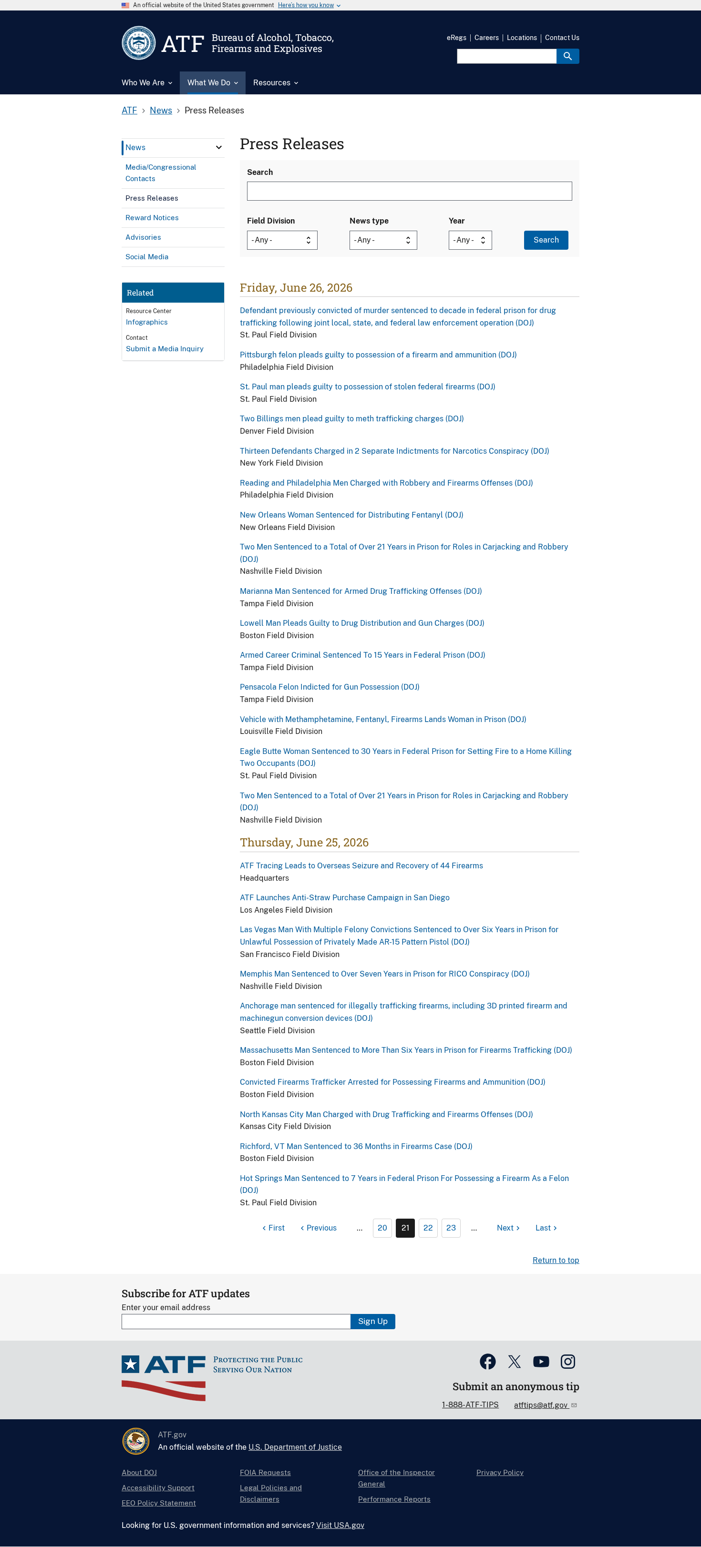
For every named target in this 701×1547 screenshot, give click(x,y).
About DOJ (139, 1472)
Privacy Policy (500, 1472)
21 (406, 1227)
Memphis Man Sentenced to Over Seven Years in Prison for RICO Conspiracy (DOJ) (385, 973)
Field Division (271, 220)
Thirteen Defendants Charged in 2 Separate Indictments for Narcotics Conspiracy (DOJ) (394, 451)
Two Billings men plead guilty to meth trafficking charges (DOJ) (352, 418)
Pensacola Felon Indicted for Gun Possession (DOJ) (330, 687)
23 (451, 1227)
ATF (129, 110)
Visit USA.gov (340, 1525)
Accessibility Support (158, 1488)
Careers (486, 37)
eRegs (456, 37)
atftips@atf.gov (541, 1405)
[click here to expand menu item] (219, 147)
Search (260, 172)
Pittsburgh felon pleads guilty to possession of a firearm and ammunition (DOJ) (378, 354)
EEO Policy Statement (159, 1503)
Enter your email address (166, 1307)
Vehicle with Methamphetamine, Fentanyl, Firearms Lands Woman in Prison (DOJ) (383, 719)
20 (382, 1227)
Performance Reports (394, 1499)
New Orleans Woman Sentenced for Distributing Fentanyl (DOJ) (352, 514)
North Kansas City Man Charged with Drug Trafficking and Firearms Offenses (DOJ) (386, 1114)
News (161, 110)
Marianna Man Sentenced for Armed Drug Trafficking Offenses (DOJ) (361, 591)
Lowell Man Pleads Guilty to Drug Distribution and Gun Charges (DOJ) (362, 623)
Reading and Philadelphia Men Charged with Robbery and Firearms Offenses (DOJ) (386, 483)
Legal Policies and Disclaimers (271, 1493)
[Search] (568, 56)
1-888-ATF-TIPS (470, 1404)
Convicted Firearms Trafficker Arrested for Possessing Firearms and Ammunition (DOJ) (393, 1082)
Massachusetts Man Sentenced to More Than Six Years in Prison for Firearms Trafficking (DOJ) (406, 1050)
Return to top (556, 1260)
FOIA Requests (265, 1472)
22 (428, 1227)
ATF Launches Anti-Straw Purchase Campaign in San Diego (345, 897)
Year (457, 220)
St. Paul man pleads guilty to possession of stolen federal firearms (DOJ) (367, 386)
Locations (522, 37)
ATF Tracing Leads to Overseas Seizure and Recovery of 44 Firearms (361, 865)
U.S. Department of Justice (295, 1447)
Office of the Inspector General (396, 1478)
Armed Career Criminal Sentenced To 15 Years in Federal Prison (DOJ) (362, 655)
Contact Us (562, 37)
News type (369, 220)
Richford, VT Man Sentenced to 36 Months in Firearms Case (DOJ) (356, 1146)
